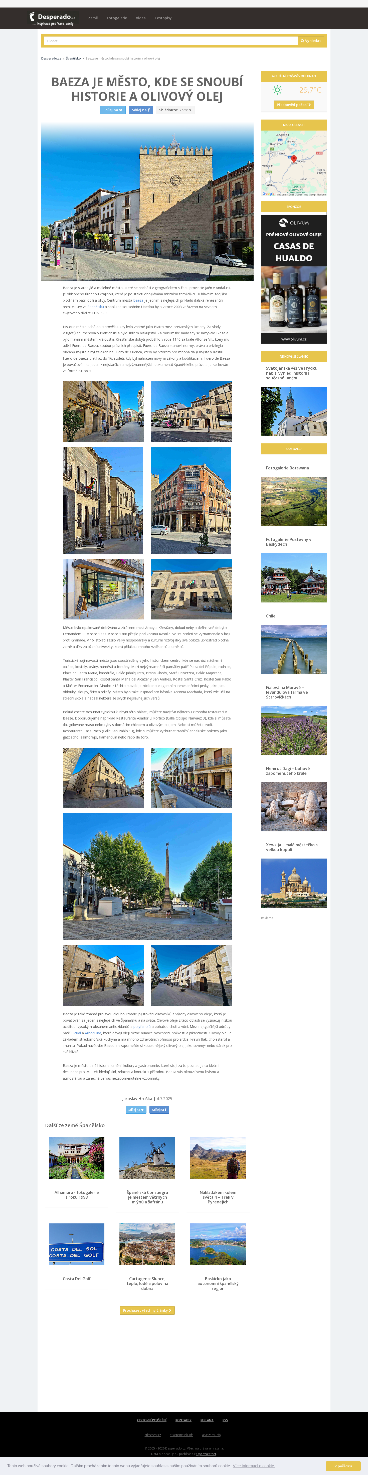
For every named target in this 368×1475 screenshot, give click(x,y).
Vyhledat (312, 40)
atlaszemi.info (211, 1435)
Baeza (138, 300)
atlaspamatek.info (181, 1435)
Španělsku (96, 306)
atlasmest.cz (153, 1435)
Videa (141, 18)
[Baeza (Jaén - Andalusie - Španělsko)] (103, 411)
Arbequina (93, 1033)
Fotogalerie (117, 18)
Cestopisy (163, 18)
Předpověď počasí (292, 104)
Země (93, 18)
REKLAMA (207, 1420)
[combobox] (171, 41)
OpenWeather (206, 1454)
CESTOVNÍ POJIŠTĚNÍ (151, 1420)
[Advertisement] (147, 1367)
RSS (225, 1420)
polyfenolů (142, 1026)
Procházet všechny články (146, 1310)
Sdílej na (134, 1110)
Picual (76, 1033)
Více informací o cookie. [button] (254, 1466)
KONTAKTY (183, 1420)
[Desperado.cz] (53, 15)
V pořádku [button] (343, 1466)
